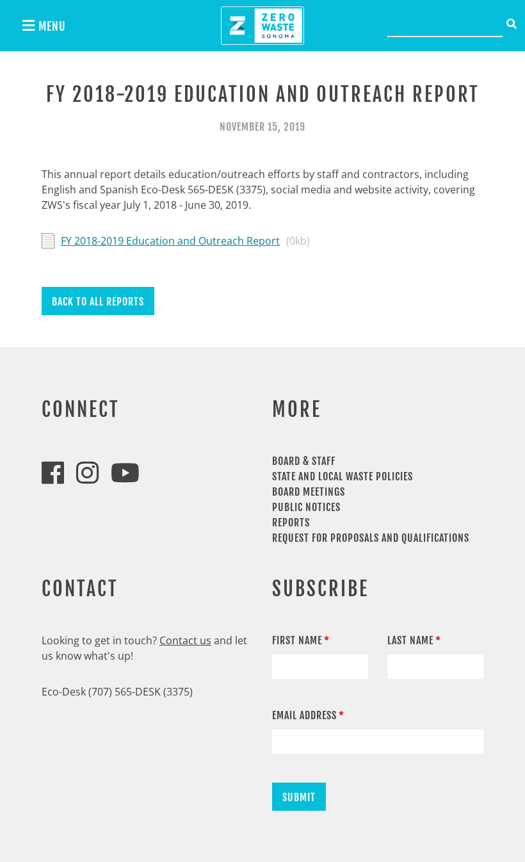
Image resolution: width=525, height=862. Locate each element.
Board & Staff (303, 461)
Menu (50, 26)
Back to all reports (98, 301)
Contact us (185, 640)
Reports (291, 522)
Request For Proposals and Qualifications (370, 538)
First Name (297, 640)
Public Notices (306, 507)
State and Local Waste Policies (342, 476)
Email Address (304, 715)
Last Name (410, 640)
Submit (299, 797)
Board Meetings (308, 491)
